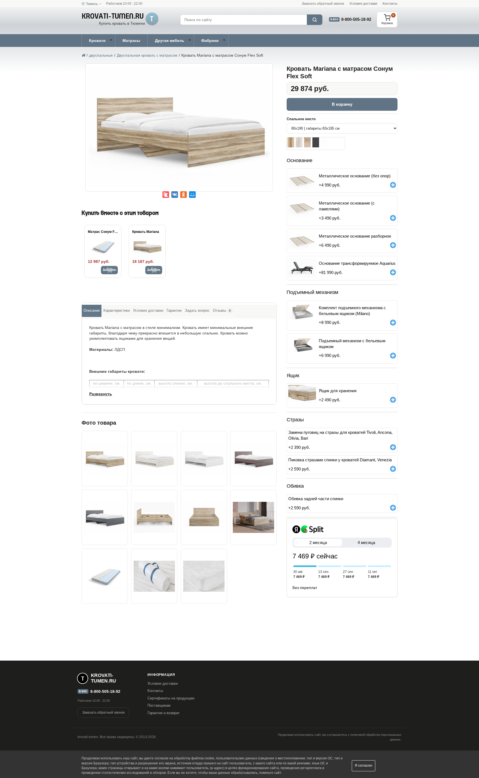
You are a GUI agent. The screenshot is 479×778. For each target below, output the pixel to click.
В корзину (342, 104)
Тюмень (92, 4)
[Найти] (314, 19)
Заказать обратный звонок (323, 4)
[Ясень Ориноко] (290, 142)
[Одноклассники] (183, 194)
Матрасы (131, 40)
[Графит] (315, 142)
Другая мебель (169, 40)
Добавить (109, 270)
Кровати (97, 40)
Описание (91, 310)
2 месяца (318, 542)
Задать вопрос (197, 310)
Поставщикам (158, 705)
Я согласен (363, 765)
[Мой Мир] (192, 194)
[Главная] (83, 55)
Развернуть (100, 394)
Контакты (390, 4)
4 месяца (366, 542)
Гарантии (174, 310)
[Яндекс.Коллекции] (165, 194)
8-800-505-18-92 (356, 19)
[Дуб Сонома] (307, 142)
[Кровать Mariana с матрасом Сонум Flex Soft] (179, 131)
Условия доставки (363, 4)
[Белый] (324, 142)
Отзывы (222, 310)
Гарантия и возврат (163, 713)
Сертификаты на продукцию (171, 698)
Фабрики (210, 40)
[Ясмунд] (299, 142)
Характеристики (116, 310)
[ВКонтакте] (174, 194)
